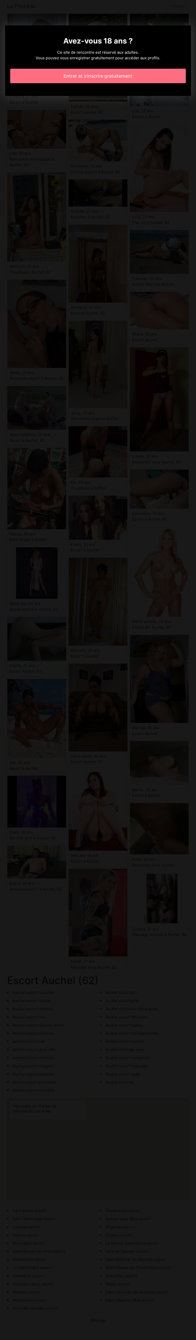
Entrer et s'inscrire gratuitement (98, 76)
